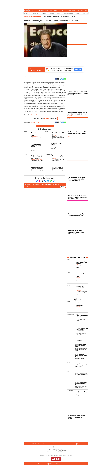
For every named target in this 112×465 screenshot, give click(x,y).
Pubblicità (51, 463)
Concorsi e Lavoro (81, 13)
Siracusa (77, 10)
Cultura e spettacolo (63, 13)
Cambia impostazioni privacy (69, 463)
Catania (51, 10)
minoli (35, 114)
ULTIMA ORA (41, 10)
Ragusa (73, 10)
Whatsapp (29, 13)
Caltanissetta (61, 10)
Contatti (46, 463)
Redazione (54, 135)
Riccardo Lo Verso (35, 136)
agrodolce (31, 114)
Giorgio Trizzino (79, 318)
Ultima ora (46, 13)
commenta (46, 118)
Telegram (38, 13)
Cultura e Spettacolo (36, 16)
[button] (68, 420)
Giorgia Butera (37, 76)
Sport (72, 13)
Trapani (81, 10)
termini (39, 114)
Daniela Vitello (79, 290)
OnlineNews (70, 96)
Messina (69, 10)
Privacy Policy (40, 463)
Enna (65, 10)
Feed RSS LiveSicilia (58, 463)
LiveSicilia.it (27, 16)
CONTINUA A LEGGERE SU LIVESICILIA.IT (45, 126)
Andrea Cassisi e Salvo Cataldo (37, 159)
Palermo (46, 10)
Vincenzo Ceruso (79, 306)
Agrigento (55, 10)
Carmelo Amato (34, 169)
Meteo (53, 13)
